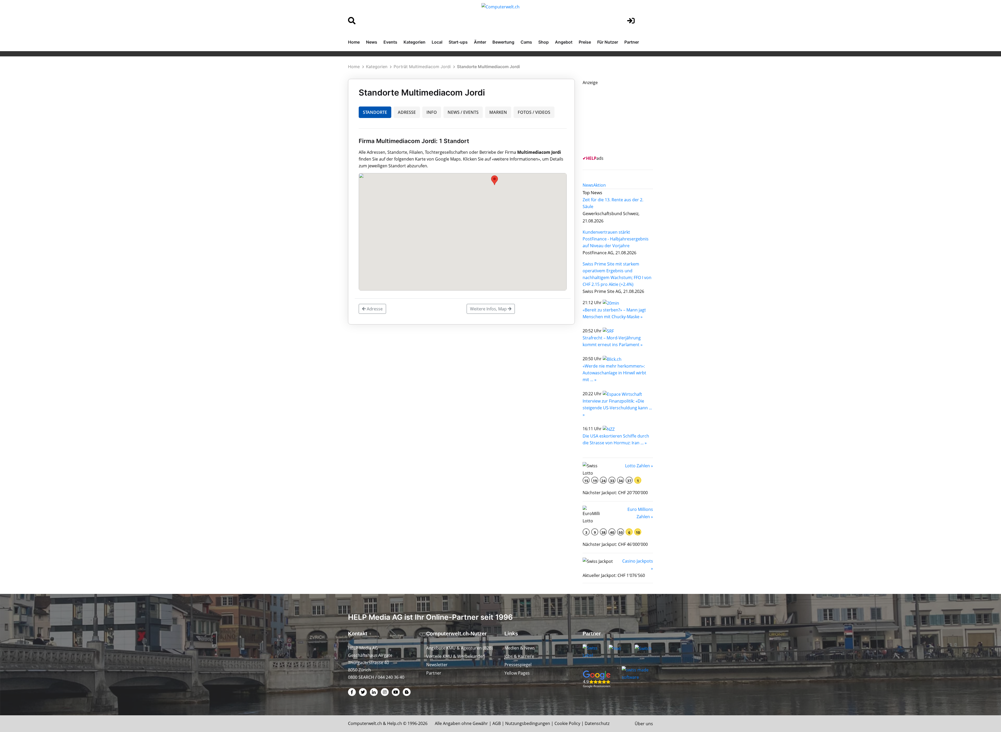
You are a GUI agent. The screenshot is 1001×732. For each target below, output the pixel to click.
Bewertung (503, 42)
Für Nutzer (607, 42)
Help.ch (394, 723)
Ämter (480, 42)
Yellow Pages (517, 673)
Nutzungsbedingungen (527, 723)
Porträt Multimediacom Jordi (422, 66)
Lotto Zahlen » (639, 466)
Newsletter (437, 665)
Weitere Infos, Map (489, 309)
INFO (431, 112)
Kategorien (414, 42)
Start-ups (458, 42)
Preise (585, 42)
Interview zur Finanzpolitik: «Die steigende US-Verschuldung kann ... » (617, 407)
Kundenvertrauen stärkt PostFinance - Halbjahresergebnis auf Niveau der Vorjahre (616, 239)
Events (390, 42)
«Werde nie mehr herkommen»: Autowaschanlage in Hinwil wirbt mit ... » (614, 372)
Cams (526, 42)
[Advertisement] (622, 118)
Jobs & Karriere (519, 656)
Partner (631, 42)
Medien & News (519, 648)
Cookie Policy (567, 723)
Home (354, 42)
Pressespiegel (518, 665)
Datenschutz (597, 723)
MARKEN (498, 112)
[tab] (588, 185)
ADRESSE (407, 112)
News (371, 42)
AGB (496, 723)
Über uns (644, 724)
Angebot (563, 42)
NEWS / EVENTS (463, 112)
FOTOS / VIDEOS (534, 112)
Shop (543, 42)
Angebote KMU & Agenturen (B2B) (459, 648)
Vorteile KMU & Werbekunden (455, 656)
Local (437, 42)
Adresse (374, 309)
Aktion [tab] (599, 185)
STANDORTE (375, 112)
